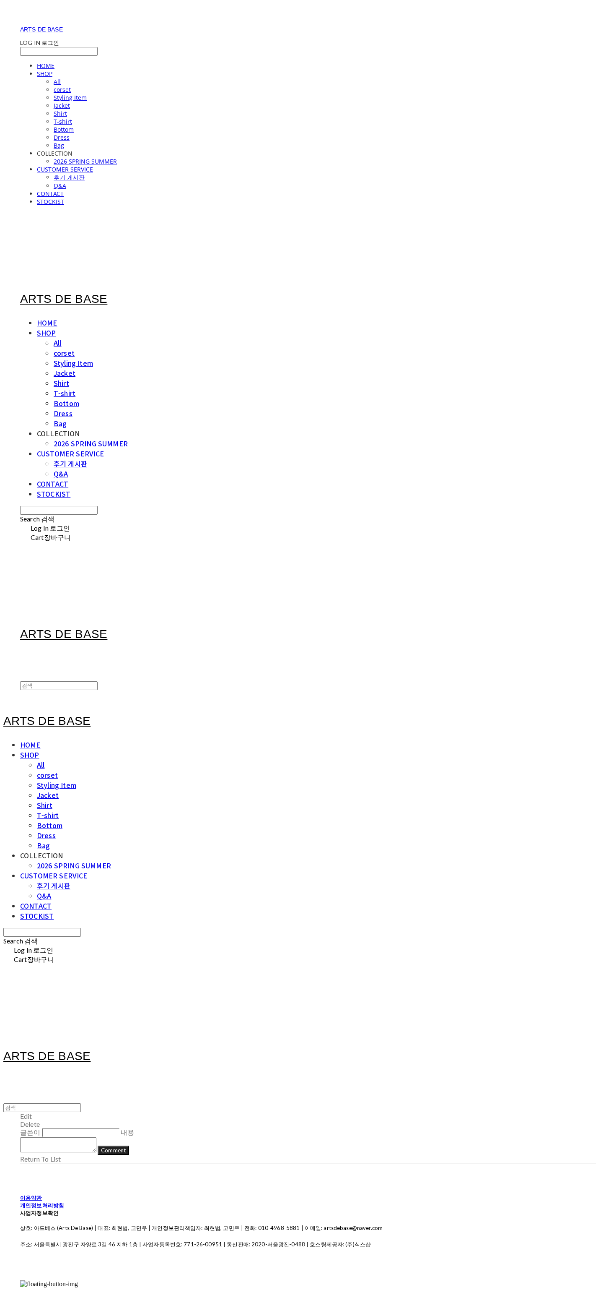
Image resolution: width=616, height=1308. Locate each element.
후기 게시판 (69, 177)
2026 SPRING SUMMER (85, 161)
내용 (127, 1132)
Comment (113, 1150)
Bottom (64, 129)
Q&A (60, 186)
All (57, 82)
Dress (62, 137)
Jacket (62, 105)
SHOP (44, 74)
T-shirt (63, 121)
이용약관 (31, 1197)
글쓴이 (30, 1132)
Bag (59, 145)
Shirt (60, 113)
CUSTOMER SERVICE (65, 169)
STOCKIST (50, 202)
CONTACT (50, 194)
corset (62, 90)
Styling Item (70, 98)
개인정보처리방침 (42, 1205)
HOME (45, 66)
